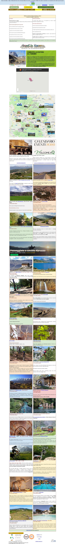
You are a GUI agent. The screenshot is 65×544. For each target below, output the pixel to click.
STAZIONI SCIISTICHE (45, 9)
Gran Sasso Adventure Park (44, 361)
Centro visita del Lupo (37, 340)
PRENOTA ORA (14, 7)
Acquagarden (41, 492)
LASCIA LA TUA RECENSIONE (46, 7)
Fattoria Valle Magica (13, 318)
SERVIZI (32, 9)
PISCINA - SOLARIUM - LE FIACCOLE (40, 520)
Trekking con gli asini (36, 318)
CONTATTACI (28, 7)
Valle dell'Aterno (20, 201)
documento (32, 1)
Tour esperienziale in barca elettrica (39, 417)
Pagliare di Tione (18, 390)
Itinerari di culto (12, 436)
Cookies (39, 538)
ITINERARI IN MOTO (44, 226)
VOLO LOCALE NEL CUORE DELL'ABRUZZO (17, 520)
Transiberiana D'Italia (44, 436)
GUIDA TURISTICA (38, 9)
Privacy (41, 536)
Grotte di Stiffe (45, 294)
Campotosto (47, 272)
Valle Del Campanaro (44, 390)
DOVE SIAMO (52, 9)
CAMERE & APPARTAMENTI (18, 9)
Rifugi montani (18, 272)
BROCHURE (29, 530)
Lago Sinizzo (17, 294)
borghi (16, 183)
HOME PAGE (12, 9)
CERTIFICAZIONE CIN (38, 541)
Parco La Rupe (11, 340)
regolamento (38, 534)
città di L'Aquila (44, 201)
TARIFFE (25, 9)
